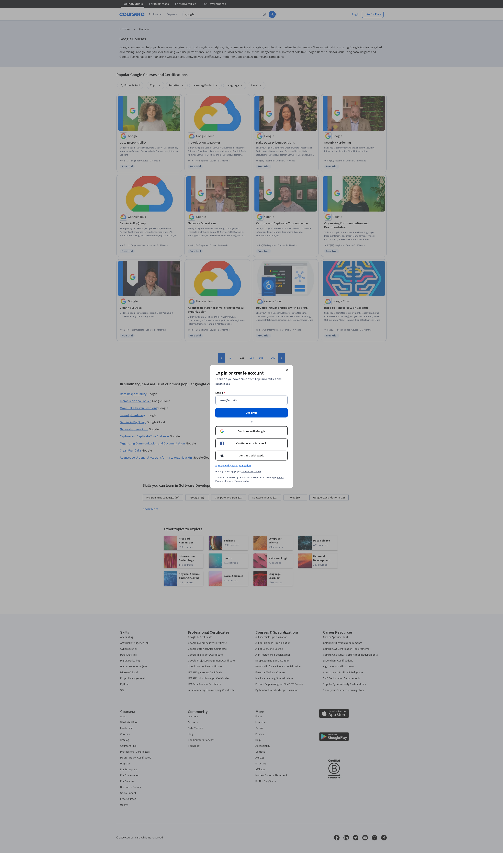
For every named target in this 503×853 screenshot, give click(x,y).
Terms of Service (234, 481)
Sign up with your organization (233, 465)
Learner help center (251, 471)
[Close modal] (287, 369)
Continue (251, 413)
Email (220, 393)
